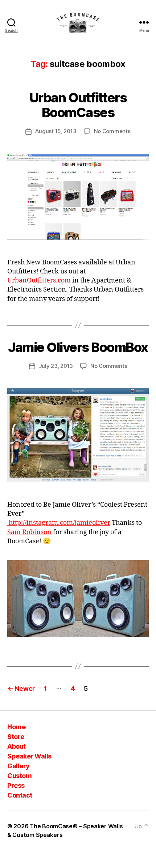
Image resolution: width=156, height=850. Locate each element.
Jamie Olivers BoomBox (78, 347)
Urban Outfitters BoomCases (78, 105)
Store (15, 736)
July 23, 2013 (56, 365)
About (16, 746)
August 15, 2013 (55, 131)
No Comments (112, 131)
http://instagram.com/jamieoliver (58, 523)
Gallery (18, 766)
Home (16, 727)
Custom (19, 775)
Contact (19, 795)
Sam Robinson (29, 532)
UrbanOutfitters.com (39, 280)
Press (16, 785)
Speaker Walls (29, 756)
